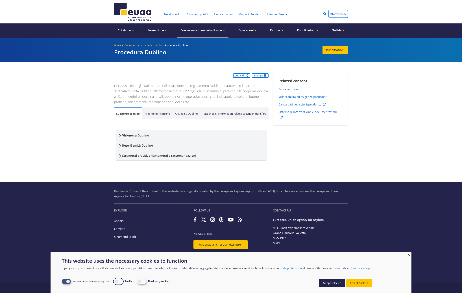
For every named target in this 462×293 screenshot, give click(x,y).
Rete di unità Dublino (137, 145)
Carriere (119, 229)
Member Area (275, 14)
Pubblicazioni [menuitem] (306, 30)
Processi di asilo (289, 89)
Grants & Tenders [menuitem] (250, 14)
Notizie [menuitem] (337, 30)
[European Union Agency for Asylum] (133, 12)
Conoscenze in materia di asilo (143, 45)
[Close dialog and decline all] (408, 254)
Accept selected (331, 283)
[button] (324, 13)
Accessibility (339, 14)
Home (117, 45)
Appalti (119, 221)
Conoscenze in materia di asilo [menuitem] (201, 30)
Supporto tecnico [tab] (128, 113)
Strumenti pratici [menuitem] (197, 14)
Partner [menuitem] (275, 30)
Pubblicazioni (335, 50)
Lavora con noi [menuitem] (223, 14)
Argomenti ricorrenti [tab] (157, 113)
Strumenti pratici (125, 237)
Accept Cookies (359, 283)
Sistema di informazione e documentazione (308, 112)
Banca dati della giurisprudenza (299, 104)
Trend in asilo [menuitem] (172, 14)
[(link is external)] (195, 219)
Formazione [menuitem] (156, 30)
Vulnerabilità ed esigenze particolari (302, 97)
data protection (290, 268)
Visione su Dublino (136, 135)
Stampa (259, 75)
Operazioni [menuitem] (246, 30)
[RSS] (240, 219)
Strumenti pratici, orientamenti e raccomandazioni (159, 156)
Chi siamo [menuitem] (125, 30)
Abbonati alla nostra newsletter (220, 244)
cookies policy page (359, 268)
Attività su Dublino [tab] (186, 113)
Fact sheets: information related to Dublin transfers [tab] (234, 113)
